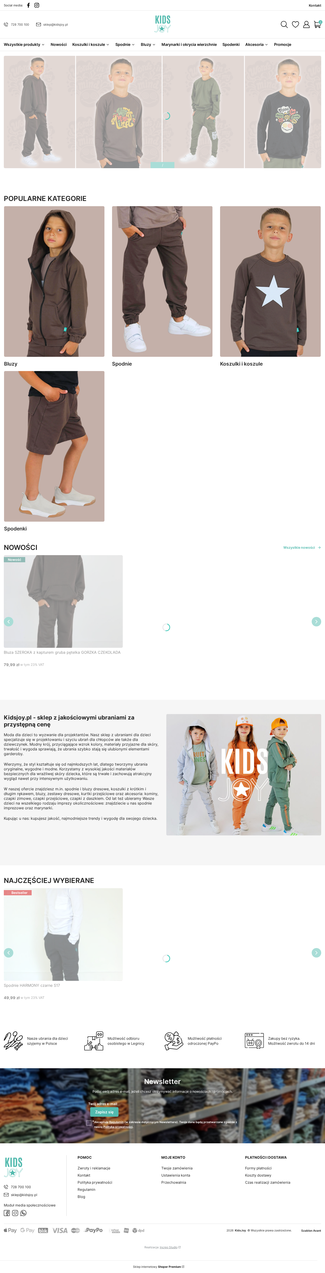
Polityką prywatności (118, 1127)
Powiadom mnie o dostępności (30, 683)
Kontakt (84, 1175)
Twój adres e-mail (102, 1104)
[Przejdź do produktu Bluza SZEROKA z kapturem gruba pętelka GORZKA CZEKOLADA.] (63, 601)
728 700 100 (20, 24)
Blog (81, 1196)
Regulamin (116, 1122)
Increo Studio (168, 1247)
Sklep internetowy (157, 1266)
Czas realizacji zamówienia (267, 1182)
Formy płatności (258, 1168)
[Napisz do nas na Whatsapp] (23, 1213)
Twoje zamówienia (176, 1168)
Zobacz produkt (57, 674)
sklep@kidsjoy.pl (55, 24)
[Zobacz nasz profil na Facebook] (28, 5)
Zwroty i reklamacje (94, 1168)
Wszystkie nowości (299, 547)
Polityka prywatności (95, 1182)
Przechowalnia (173, 1182)
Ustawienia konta (175, 1175)
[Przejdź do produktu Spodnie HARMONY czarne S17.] (63, 934)
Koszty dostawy (258, 1175)
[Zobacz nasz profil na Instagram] (37, 5)
